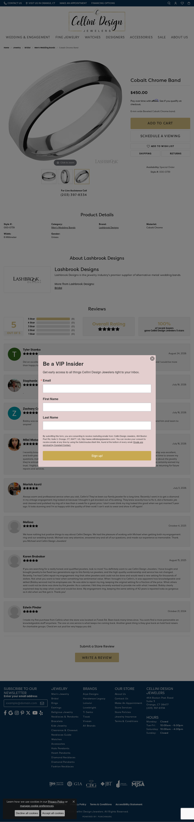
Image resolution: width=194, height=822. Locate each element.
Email (47, 380)
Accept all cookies (53, 813)
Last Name (50, 417)
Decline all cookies (27, 813)
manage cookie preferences (37, 805)
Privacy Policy (56, 801)
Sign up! (97, 455)
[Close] (152, 358)
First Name (50, 398)
